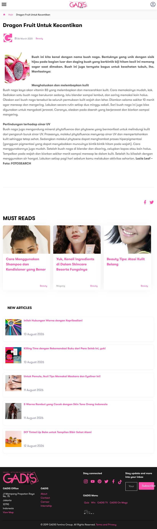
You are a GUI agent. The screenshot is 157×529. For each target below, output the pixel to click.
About (44, 494)
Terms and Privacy (106, 524)
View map (8, 512)
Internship (46, 506)
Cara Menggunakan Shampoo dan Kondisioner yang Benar (26, 264)
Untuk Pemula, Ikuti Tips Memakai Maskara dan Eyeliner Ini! (62, 376)
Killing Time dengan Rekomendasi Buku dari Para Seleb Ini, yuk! (65, 348)
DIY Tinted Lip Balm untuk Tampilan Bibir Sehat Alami (58, 432)
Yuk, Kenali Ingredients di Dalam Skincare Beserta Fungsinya (75, 264)
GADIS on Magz (119, 502)
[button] (151, 202)
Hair (10, 15)
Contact (45, 498)
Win (93, 502)
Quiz (86, 502)
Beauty (39, 38)
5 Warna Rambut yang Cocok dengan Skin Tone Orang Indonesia (66, 404)
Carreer (45, 502)
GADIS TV (102, 502)
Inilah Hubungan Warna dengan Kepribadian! (53, 320)
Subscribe (148, 486)
